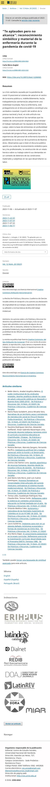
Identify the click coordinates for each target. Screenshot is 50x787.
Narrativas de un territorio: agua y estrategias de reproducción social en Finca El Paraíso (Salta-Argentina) (27, 417)
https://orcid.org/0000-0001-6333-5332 (15, 70)
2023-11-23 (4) (9, 218)
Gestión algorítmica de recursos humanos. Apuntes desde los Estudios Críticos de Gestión (27, 465)
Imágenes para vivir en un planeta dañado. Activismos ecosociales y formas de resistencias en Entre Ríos (26, 526)
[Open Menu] (2, 2)
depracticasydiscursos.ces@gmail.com (21, 770)
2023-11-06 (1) (9, 225)
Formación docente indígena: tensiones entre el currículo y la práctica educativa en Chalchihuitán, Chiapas (27, 434)
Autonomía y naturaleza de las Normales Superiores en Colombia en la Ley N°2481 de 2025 (26, 511)
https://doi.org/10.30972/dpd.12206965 (24, 77)
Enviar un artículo (13, 724)
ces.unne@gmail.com (31, 768)
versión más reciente (30, 20)
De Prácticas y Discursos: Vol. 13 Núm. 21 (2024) (27, 504)
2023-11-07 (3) (9, 220)
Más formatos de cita (12, 252)
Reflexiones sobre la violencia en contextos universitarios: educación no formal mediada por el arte (27, 501)
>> (5, 554)
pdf (7, 197)
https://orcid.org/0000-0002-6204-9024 (15, 61)
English (7, 576)
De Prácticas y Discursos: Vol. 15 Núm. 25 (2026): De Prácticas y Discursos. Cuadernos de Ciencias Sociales (27, 441)
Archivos (13, 8)
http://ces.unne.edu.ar (26, 776)
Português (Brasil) (11, 583)
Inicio (5, 8)
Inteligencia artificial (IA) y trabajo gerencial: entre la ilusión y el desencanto (26, 451)
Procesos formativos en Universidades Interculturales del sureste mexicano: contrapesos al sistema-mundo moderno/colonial (25, 484)
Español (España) (11, 579)
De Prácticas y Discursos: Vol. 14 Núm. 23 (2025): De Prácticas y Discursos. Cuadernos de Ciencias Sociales (27, 405)
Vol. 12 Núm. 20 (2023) (28, 8)
